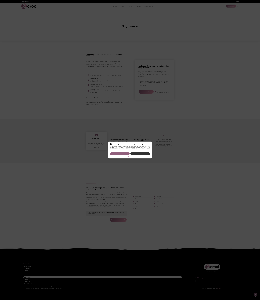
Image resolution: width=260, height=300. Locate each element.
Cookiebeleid (129, 156)
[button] (149, 144)
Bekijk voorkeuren (140, 153)
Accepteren (119, 153)
